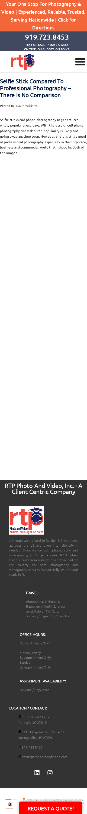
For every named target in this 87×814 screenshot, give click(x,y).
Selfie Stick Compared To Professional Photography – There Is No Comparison (35, 88)
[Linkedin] (37, 773)
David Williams (27, 106)
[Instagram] (50, 773)
